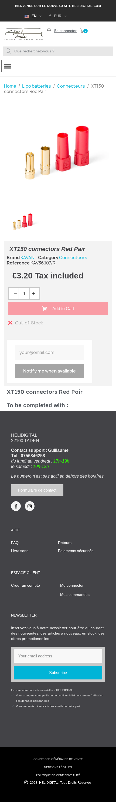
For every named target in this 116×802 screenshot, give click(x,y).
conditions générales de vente (58, 759)
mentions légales (58, 767)
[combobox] (58, 51)
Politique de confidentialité (58, 775)
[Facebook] (16, 506)
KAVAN (27, 257)
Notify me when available (49, 371)
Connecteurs (73, 257)
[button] (83, 30)
